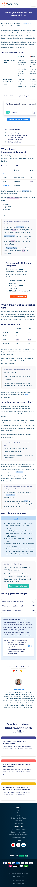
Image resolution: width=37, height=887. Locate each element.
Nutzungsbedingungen (18, 876)
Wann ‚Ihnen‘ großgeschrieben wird (18, 135)
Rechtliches (18, 821)
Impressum (18, 870)
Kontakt (18, 815)
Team (18, 810)
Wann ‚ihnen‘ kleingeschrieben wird (18, 133)
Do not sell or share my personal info (18, 873)
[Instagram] (18, 845)
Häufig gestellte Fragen (14, 142)
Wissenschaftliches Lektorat (18, 834)
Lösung (23, 518)
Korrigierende (18, 823)
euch (26, 395)
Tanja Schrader (27, 23)
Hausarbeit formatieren (17, 239)
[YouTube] (13, 845)
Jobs (18, 813)
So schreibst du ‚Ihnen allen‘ (16, 137)
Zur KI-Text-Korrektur (18, 297)
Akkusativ (6, 185)
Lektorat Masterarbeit (18, 829)
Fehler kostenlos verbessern (18, 119)
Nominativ (6, 174)
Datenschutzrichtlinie (18, 880)
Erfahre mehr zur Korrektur (18, 586)
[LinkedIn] (23, 845)
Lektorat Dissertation (18, 832)
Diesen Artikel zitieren (30, 647)
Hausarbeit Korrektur (18, 837)
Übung (16, 518)
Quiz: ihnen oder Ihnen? (15, 139)
